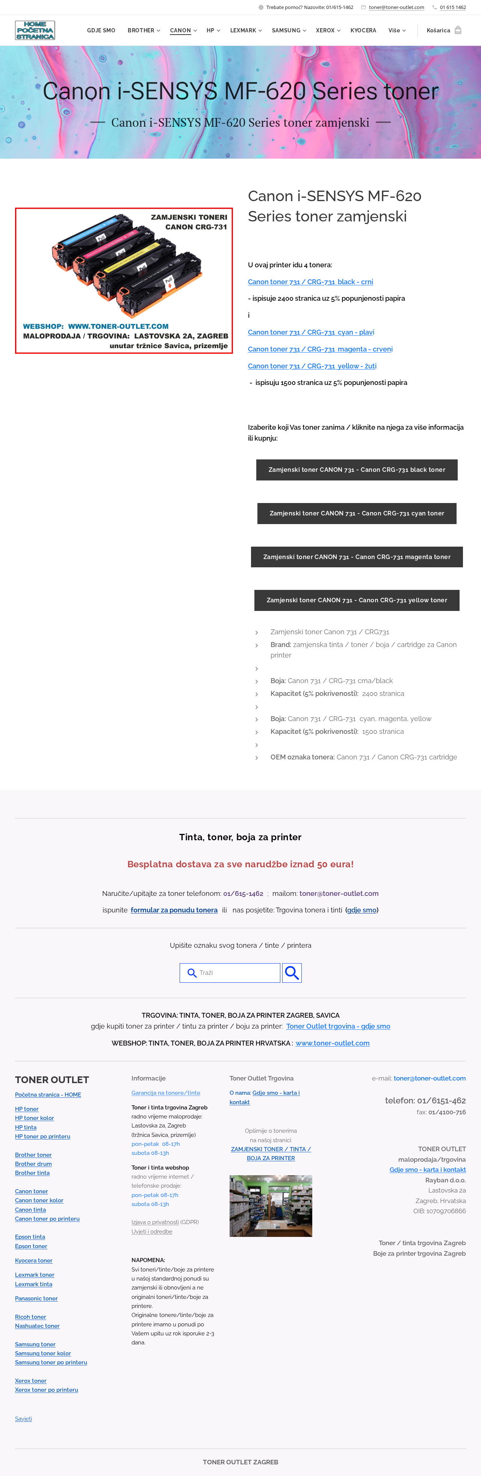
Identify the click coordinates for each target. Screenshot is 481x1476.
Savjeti (23, 1418)
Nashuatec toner (37, 1326)
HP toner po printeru (42, 1136)
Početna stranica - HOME (48, 1094)
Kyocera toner (34, 1260)
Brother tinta (32, 1173)
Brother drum (33, 1164)
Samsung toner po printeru (51, 1362)
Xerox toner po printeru (46, 1390)
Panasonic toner (36, 1298)
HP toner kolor (34, 1118)
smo (370, 910)
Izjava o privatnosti (155, 1222)
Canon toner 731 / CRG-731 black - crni (310, 282)
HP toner (27, 1109)
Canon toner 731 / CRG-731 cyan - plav (310, 332)
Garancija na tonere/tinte (166, 1093)
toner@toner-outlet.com (396, 7)
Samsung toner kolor (43, 1353)
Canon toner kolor (39, 1200)
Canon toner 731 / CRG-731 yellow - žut (311, 366)
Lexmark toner (34, 1274)
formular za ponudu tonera (174, 910)
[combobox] (230, 973)
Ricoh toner (30, 1317)
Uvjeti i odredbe (152, 1231)
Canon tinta (30, 1209)
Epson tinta (30, 1237)
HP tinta (25, 1127)
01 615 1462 (453, 7)
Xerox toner (31, 1380)
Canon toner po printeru (47, 1218)
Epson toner (31, 1246)
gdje (355, 910)
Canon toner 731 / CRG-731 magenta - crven (319, 349)
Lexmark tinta (33, 1284)
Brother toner (33, 1155)
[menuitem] (103, 30)
